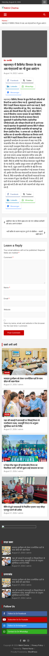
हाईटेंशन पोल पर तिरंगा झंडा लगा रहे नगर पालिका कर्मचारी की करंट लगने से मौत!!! (25, 222)
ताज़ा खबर (8, 542)
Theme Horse (27, 648)
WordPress (32, 652)
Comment (8, 257)
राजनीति (9, 60)
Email (7, 298)
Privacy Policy (37, 645)
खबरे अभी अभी (10, 344)
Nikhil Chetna (23, 645)
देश (5, 60)
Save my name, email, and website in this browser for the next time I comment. (24, 324)
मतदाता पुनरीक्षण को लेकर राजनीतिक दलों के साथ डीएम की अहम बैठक (28, 548)
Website (7, 309)
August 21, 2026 (10, 385)
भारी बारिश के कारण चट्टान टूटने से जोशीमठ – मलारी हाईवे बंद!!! (25, 232)
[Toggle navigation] (5, 15)
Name (7, 287)
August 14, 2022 (10, 73)
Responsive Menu (44, 2)
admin (20, 73)
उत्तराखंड (7, 372)
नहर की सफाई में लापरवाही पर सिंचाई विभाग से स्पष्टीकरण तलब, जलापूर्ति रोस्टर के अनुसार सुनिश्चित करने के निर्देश (22, 423)
